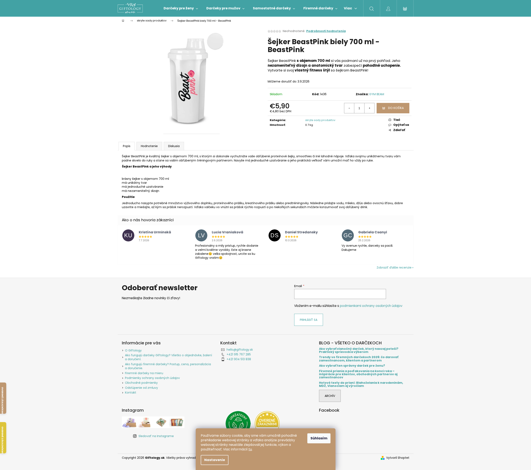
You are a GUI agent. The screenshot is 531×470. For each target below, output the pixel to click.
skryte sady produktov (320, 120)
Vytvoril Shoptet (397, 458)
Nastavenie (214, 460)
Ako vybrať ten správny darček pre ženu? (352, 365)
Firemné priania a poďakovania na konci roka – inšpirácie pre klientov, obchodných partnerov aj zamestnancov (358, 374)
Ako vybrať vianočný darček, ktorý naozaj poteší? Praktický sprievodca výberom (358, 350)
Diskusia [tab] (174, 146)
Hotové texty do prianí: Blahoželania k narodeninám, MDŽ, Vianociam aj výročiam (361, 384)
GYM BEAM (376, 94)
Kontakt (130, 392)
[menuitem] (180, 8)
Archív (330, 396)
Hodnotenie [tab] (149, 146)
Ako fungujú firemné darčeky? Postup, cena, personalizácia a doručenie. (168, 366)
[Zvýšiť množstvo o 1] (369, 108)
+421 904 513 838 (239, 359)
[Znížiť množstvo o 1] (349, 108)
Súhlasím (318, 438)
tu (250, 449)
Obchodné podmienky (141, 383)
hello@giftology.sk (240, 350)
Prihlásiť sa (308, 320)
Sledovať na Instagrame (156, 436)
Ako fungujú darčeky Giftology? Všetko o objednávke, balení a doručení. (168, 357)
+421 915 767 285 (239, 354)
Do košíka (396, 108)
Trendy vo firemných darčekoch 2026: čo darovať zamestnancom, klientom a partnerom (358, 359)
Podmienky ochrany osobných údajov (152, 378)
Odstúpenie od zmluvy (141, 388)
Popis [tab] (126, 146)
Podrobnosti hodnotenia (326, 31)
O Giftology (133, 350)
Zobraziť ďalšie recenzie (394, 267)
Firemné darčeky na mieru (144, 373)
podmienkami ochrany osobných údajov (371, 306)
